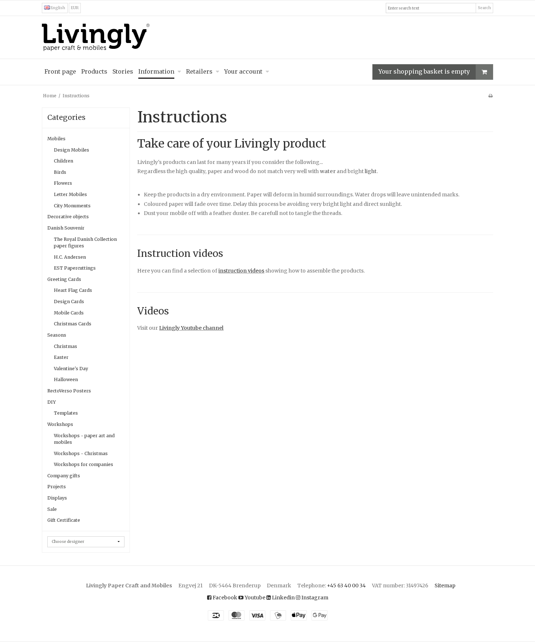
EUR (75, 7)
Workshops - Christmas (81, 453)
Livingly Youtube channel (191, 328)
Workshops (60, 424)
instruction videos (241, 270)
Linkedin (283, 597)
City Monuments (72, 205)
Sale (52, 509)
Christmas (65, 346)
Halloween (66, 379)
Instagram (314, 597)
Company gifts (63, 475)
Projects (56, 486)
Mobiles (56, 138)
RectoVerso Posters (69, 391)
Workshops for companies (83, 464)
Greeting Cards (64, 279)
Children (63, 161)
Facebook (224, 597)
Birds (60, 172)
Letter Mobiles (70, 194)
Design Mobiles (71, 150)
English (57, 7)
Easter (61, 357)
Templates (66, 413)
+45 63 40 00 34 (346, 585)
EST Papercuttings (75, 268)
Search (484, 7)
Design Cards (69, 301)
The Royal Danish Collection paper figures (85, 242)
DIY (51, 402)
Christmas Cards (72, 323)
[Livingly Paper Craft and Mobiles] (267, 37)
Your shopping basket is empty (424, 71)
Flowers (63, 183)
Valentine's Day (71, 368)
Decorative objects (68, 216)
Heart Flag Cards (73, 290)
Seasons (56, 335)
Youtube (254, 597)
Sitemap (445, 585)
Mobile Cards (69, 313)
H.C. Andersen (70, 257)
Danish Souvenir (65, 228)
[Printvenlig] (490, 95)
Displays (57, 498)
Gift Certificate (63, 520)
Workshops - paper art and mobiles (84, 439)
